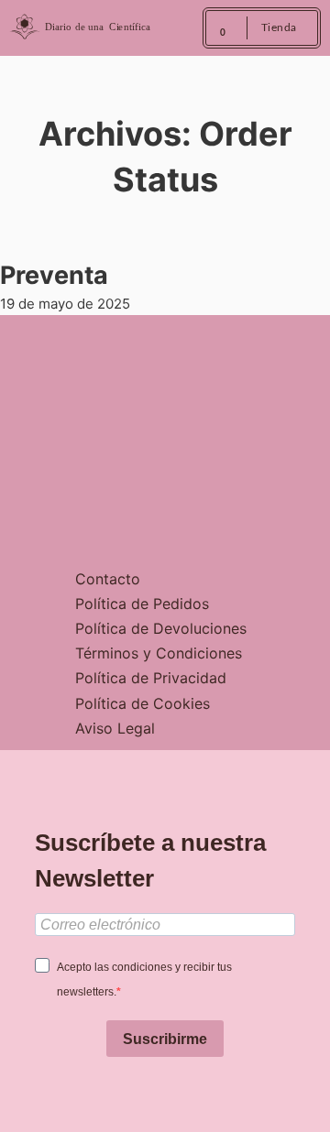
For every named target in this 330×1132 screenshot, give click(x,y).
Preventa (54, 275)
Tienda (279, 27)
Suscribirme (165, 1039)
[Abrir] (177, 28)
